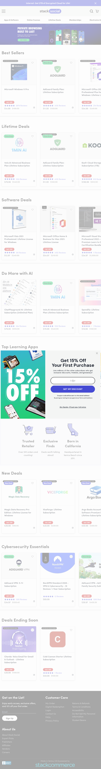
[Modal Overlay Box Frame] (50, 384)
